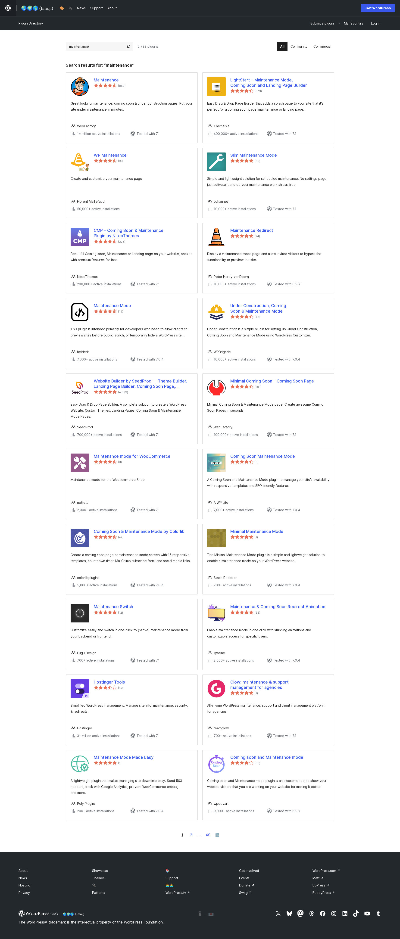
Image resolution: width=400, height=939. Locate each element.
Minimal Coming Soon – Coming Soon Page (272, 381)
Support (172, 878)
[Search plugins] (128, 46)
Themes (98, 878)
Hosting (24, 885)
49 (208, 835)
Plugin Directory (31, 23)
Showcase (100, 871)
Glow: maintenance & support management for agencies (259, 685)
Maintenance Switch (113, 606)
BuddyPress (323, 893)
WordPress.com (326, 871)
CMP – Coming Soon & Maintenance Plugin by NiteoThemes (128, 233)
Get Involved (249, 871)
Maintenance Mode (112, 305)
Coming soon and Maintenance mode (266, 757)
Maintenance (106, 80)
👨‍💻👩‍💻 (169, 885)
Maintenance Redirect (251, 230)
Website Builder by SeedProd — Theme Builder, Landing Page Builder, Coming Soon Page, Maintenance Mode (140, 384)
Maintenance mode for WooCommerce (132, 456)
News (23, 878)
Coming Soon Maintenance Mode (262, 456)
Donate (246, 885)
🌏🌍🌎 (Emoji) (73, 914)
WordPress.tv (178, 893)
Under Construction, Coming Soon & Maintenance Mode (258, 308)
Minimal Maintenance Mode (256, 531)
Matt (317, 878)
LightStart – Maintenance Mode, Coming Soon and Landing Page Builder (268, 83)
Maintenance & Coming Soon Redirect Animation (277, 606)
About (23, 871)
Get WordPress (378, 8)
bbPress (320, 885)
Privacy (24, 893)
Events (244, 878)
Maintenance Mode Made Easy (123, 757)
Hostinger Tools (109, 682)
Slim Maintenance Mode (253, 155)
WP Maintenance (110, 155)
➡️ (217, 835)
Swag (245, 893)
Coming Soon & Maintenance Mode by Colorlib (139, 531)
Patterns (98, 893)
